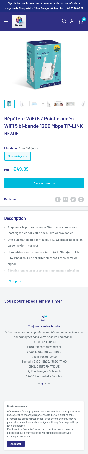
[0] (80, 21)
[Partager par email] (81, 199)
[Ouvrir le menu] (6, 21)
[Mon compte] (72, 21)
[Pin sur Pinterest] (65, 199)
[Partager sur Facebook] (58, 199)
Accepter (15, 443)
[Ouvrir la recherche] (64, 21)
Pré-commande (44, 183)
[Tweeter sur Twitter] (73, 199)
